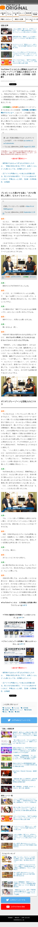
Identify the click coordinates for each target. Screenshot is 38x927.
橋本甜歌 (29, 710)
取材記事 (28, 13)
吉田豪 (6, 710)
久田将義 (25, 708)
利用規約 (10, 917)
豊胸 (18, 712)
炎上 (5, 712)
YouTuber (7, 708)
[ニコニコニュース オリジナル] (13, 7)
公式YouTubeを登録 (17, 907)
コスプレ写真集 (35, 13)
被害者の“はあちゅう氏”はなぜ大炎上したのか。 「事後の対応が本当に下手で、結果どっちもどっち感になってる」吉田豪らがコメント (19, 166)
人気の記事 (3, 13)
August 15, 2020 (29, 146)
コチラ (24, 605)
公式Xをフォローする (17, 900)
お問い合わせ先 (25, 917)
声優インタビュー (6, 19)
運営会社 (17, 917)
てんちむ (16, 708)
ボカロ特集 (16, 13)
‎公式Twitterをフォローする (20, 720)
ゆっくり (22, 13)
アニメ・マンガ (9, 13)
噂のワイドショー (17, 710)
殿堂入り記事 (19, 19)
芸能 (12, 712)
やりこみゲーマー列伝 (32, 20)
